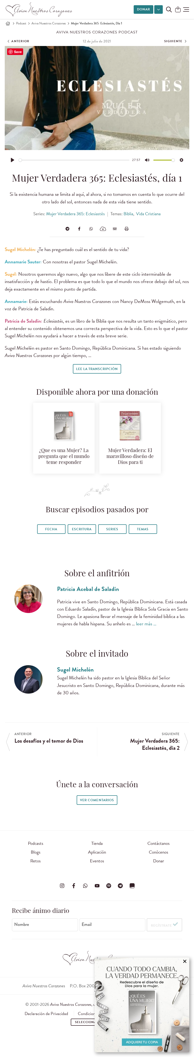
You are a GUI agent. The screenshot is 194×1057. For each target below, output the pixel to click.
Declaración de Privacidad (46, 1014)
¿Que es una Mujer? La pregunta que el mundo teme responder (63, 456)
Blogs (35, 852)
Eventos (97, 860)
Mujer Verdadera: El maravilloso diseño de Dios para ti (130, 456)
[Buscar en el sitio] (169, 9)
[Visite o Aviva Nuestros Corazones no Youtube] (97, 886)
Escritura (82, 529)
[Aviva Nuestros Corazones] (39, 9)
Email (87, 924)
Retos (35, 860)
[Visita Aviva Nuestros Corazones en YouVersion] (132, 886)
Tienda (97, 843)
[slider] (74, 160)
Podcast (21, 23)
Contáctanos (158, 843)
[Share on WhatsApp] (91, 229)
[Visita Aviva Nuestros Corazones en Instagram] (62, 886)
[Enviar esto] (115, 229)
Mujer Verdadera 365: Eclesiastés (75, 213)
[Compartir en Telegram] (67, 229)
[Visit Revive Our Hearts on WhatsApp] (85, 886)
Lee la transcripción (97, 368)
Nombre (21, 924)
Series (112, 529)
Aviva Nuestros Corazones (48, 23)
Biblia (128, 213)
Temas (143, 529)
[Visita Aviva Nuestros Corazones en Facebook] (73, 886)
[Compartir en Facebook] (79, 229)
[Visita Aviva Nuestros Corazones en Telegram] (120, 886)
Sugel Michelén (75, 669)
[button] (186, 9)
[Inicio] (8, 23)
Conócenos (158, 852)
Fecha (51, 529)
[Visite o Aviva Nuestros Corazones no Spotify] (108, 886)
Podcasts (35, 843)
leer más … (146, 623)
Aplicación (97, 852)
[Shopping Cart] (178, 10)
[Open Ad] (142, 1004)
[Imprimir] (126, 229)
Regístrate (161, 925)
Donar (143, 9)
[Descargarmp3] (103, 229)
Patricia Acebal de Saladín (88, 589)
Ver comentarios (97, 800)
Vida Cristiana (148, 213)
